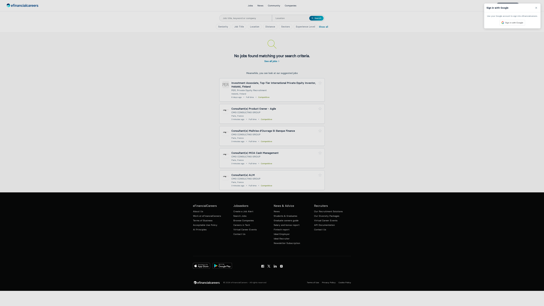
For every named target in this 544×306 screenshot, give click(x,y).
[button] (272, 153)
